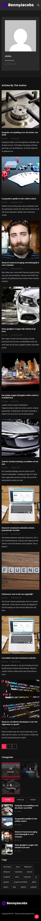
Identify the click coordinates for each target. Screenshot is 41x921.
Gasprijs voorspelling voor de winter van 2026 (20, 133)
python (34, 882)
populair (6, 882)
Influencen (28, 867)
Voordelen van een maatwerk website (19, 658)
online (17, 877)
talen (14, 887)
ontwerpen (27, 877)
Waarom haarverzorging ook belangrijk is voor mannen (20, 263)
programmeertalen (20, 882)
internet (29, 872)
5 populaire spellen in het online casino (19, 199)
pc (36, 877)
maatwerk (6, 877)
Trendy (33, 800)
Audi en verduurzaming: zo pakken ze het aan (20, 462)
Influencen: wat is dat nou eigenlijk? (17, 594)
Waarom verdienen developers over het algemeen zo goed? (20, 723)
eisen (18, 867)
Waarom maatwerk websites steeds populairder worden (18, 529)
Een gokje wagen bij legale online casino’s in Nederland (20, 396)
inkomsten (18, 872)
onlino (19, 811)
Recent (8, 800)
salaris (5, 887)
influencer (6, 872)
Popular (20, 800)
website (23, 887)
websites (33, 887)
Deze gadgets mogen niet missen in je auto (19, 330)
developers (7, 867)
